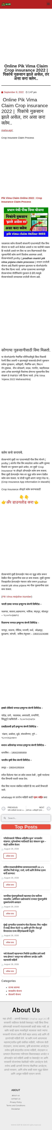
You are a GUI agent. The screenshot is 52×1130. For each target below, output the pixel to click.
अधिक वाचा (10, 856)
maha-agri (7, 130)
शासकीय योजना (15, 991)
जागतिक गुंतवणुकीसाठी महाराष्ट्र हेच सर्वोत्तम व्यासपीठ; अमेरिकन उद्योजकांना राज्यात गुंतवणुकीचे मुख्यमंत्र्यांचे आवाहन (25, 899)
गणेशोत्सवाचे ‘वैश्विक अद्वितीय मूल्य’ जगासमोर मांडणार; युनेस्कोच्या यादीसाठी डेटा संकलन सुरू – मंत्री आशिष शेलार (24, 841)
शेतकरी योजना (14, 994)
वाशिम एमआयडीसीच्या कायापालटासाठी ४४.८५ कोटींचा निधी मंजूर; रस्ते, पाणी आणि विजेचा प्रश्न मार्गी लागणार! (24, 870)
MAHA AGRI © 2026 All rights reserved (26, 1125)
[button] (48, 3)
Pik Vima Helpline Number (16, 596)
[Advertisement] (26, 36)
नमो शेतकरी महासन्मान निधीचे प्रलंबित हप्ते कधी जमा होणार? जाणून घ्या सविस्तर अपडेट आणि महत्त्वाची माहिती (24, 956)
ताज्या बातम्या (14, 987)
